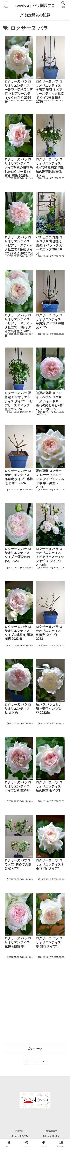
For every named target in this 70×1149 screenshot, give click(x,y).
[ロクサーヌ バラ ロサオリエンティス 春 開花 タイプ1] (43, 831)
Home (19, 1130)
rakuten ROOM (19, 1136)
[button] (62, 640)
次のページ (35, 1048)
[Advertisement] (35, 1004)
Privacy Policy (51, 1136)
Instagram (51, 1130)
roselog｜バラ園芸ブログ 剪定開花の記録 (35, 10)
